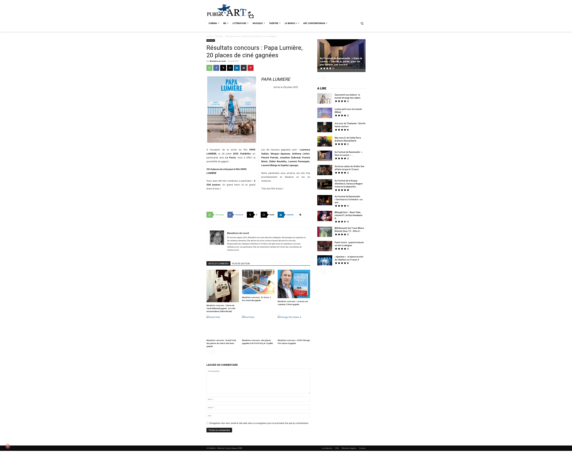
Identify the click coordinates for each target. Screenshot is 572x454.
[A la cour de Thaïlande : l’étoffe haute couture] (324, 127)
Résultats (219, 36)
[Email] (230, 68)
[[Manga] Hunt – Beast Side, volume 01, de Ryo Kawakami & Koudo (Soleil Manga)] (324, 216)
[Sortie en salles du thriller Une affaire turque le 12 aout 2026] (324, 170)
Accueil (209, 36)
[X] (223, 68)
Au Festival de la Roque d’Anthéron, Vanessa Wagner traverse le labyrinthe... (349, 184)
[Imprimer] (244, 68)
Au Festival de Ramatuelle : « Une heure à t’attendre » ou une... (349, 199)
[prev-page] (208, 352)
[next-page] (213, 352)
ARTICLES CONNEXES (218, 263)
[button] (362, 23)
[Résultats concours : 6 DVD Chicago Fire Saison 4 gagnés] (294, 326)
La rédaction (327, 448)
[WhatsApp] (209, 68)
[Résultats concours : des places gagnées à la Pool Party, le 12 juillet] (258, 326)
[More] (300, 215)
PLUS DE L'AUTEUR (241, 263)
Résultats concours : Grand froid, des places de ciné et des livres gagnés (221, 343)
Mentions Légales (349, 448)
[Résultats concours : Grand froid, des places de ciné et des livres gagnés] (222, 326)
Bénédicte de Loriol (218, 61)
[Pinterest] (251, 68)
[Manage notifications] (7, 446)
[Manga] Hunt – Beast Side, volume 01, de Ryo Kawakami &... (348, 215)
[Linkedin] (237, 68)
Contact (362, 448)
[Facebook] (216, 68)
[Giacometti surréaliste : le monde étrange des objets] (324, 98)
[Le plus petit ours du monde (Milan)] (324, 113)
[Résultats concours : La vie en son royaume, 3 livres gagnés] (294, 284)
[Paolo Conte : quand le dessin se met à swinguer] (324, 246)
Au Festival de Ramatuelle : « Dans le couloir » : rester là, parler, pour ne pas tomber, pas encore (341, 61)
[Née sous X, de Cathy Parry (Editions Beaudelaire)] (324, 141)
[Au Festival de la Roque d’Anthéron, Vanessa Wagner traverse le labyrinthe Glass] (324, 184)
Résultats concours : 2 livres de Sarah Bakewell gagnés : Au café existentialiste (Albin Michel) (220, 308)
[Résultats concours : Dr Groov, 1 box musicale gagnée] (258, 282)
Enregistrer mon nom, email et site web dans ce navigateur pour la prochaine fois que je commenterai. (259, 423)
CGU (337, 448)
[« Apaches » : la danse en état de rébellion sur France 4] (324, 260)
